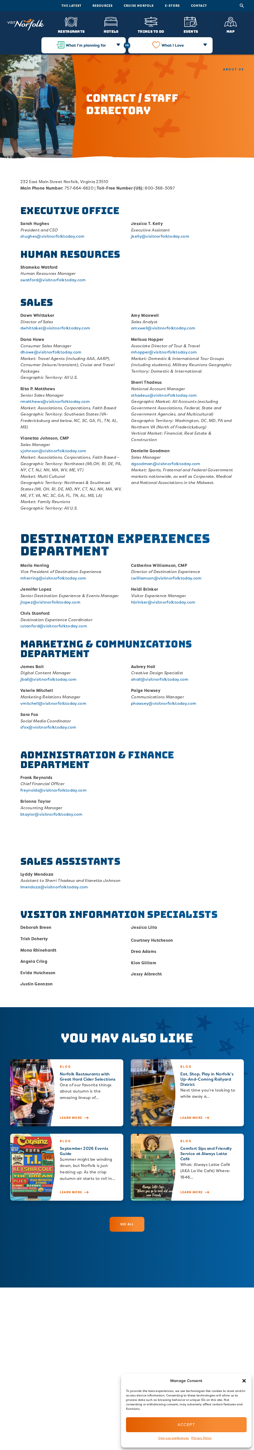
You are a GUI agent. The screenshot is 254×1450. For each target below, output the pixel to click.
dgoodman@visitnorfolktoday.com (165, 463)
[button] (244, 1380)
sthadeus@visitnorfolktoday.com (164, 395)
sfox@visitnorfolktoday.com (48, 727)
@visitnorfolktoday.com (58, 814)
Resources (103, 5)
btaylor (27, 814)
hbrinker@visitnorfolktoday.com (163, 602)
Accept (186, 1424)
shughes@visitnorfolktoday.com (52, 236)
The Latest (71, 5)
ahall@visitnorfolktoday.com (160, 679)
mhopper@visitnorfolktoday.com (164, 352)
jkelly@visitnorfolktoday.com (160, 236)
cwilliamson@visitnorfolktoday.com (166, 578)
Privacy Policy (201, 1438)
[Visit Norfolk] (25, 25)
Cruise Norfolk (139, 5)
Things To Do (151, 31)
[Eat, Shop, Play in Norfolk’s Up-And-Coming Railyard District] (187, 1092)
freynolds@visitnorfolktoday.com (53, 790)
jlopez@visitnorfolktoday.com (50, 602)
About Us (233, 69)
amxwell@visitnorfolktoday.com (163, 328)
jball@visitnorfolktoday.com (48, 679)
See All (127, 1224)
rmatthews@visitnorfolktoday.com (55, 401)
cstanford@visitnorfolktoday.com (53, 626)
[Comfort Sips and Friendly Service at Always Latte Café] (187, 1167)
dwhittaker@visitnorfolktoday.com (55, 328)
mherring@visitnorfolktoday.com (53, 578)
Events (191, 31)
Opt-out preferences (173, 1438)
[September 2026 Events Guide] (66, 1167)
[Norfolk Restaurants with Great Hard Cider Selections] (66, 1092)
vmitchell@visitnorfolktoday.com (53, 703)
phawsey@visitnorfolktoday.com (163, 703)
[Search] (242, 5)
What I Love (172, 45)
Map (230, 31)
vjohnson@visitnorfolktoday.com (53, 450)
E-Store (172, 5)
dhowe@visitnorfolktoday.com (51, 352)
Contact (199, 5)
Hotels (111, 31)
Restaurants (71, 31)
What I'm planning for (86, 45)
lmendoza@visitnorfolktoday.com (54, 887)
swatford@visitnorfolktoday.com (53, 280)
